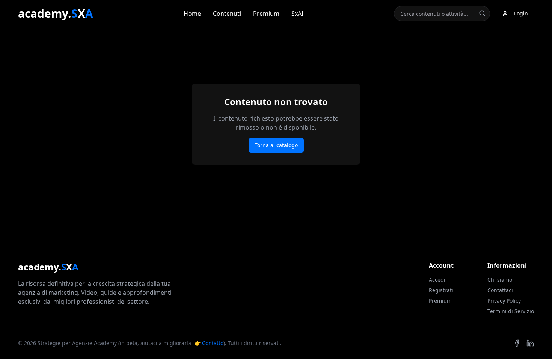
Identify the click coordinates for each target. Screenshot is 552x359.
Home (192, 13)
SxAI (297, 13)
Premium (266, 13)
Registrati (441, 290)
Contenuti (227, 13)
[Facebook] (516, 343)
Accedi (437, 279)
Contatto (212, 343)
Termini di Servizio (510, 311)
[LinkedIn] (530, 343)
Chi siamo (499, 279)
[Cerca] (482, 13)
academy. (55, 13)
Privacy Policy (504, 300)
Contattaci (500, 290)
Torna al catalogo (276, 145)
